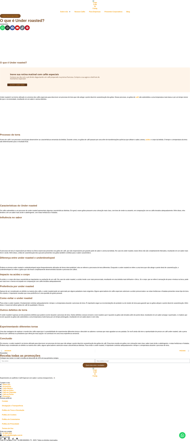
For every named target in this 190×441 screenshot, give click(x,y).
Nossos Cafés (80, 12)
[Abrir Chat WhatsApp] (182, 435)
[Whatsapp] (2, 27)
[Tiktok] (22, 27)
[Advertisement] (95, 45)
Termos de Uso (7, 428)
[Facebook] (12, 27)
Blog (128, 12)
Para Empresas (95, 12)
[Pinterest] (27, 27)
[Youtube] (17, 27)
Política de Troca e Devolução (13, 410)
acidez (147, 139)
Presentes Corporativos (113, 12)
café (137, 97)
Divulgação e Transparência (12, 406)
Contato (5, 401)
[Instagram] (7, 27)
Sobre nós (64, 12)
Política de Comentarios (11, 419)
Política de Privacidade (10, 424)
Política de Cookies (9, 415)
